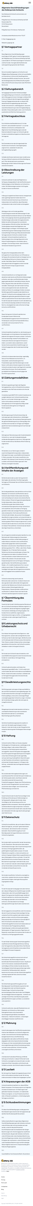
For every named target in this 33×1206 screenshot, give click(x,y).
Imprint (2, 1193)
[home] (15, 2)
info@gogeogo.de (10, 39)
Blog (2, 1189)
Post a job (4, 1182)
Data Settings (4, 1195)
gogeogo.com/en (20, 1169)
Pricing (3, 1180)
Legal (2, 1198)
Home (3, 1177)
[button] (30, 3)
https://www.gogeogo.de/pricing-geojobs (13, 217)
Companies (4, 1186)
